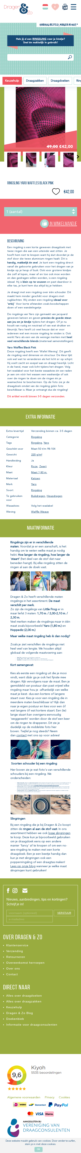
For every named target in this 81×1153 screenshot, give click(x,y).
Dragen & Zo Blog (19, 1013)
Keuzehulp (12, 80)
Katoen (35, 478)
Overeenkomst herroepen (25, 962)
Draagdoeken (60, 80)
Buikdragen (38, 496)
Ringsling (36, 437)
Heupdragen (54, 496)
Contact (12, 974)
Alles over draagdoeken (24, 995)
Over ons (13, 968)
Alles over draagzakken (24, 1001)
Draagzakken (35, 80)
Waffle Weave (40, 512)
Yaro (46, 443)
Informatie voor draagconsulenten (31, 1024)
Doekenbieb (15, 1018)
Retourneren (15, 957)
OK (38, 1149)
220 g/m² (36, 454)
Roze (34, 466)
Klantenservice (17, 945)
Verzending (14, 951)
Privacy (49, 1097)
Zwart (43, 466)
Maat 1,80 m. (39, 472)
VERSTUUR (64, 913)
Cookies (64, 1097)
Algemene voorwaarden (23, 1097)
